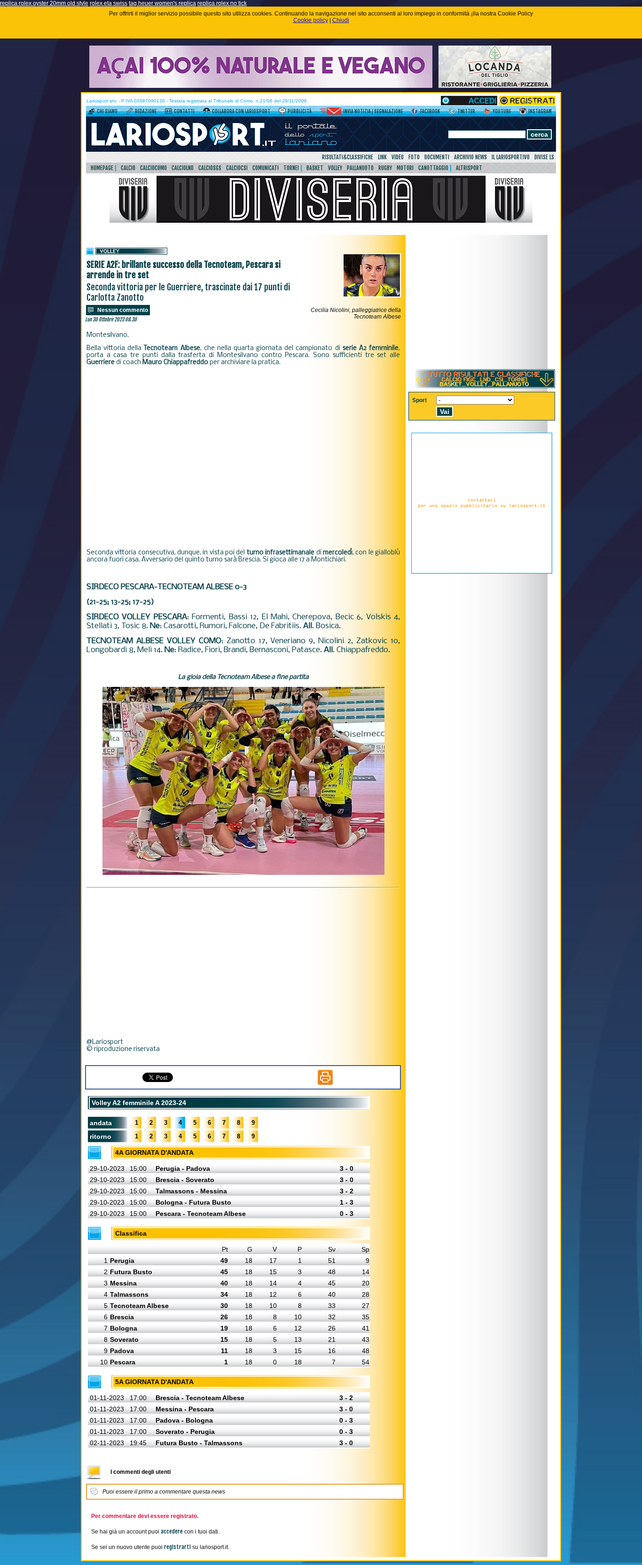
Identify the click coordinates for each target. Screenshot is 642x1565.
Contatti (184, 111)
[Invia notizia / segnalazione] (330, 113)
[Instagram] (522, 113)
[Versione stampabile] (325, 1083)
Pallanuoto (360, 167)
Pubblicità (300, 111)
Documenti (436, 157)
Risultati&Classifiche (347, 157)
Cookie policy (310, 20)
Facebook (430, 111)
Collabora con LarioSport (241, 111)
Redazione (146, 111)
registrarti (177, 1546)
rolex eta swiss (108, 3)
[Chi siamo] (91, 113)
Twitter (466, 111)
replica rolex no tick (222, 3)
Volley (335, 167)
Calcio (128, 167)
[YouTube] (487, 113)
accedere (172, 1531)
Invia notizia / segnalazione (373, 111)
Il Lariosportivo (511, 157)
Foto (414, 157)
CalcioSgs (209, 167)
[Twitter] (451, 113)
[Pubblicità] (282, 113)
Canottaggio (433, 167)
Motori (405, 167)
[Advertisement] (243, 451)
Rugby (385, 167)
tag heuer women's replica (162, 3)
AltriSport (469, 167)
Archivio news (470, 157)
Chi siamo (107, 111)
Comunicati (265, 167)
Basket (314, 167)
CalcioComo (153, 167)
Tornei (291, 167)
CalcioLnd (183, 167)
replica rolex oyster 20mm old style (44, 3)
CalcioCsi (237, 167)
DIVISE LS (544, 157)
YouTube (502, 111)
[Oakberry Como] (260, 86)
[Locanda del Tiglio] (494, 86)
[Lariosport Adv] (481, 571)
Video (397, 157)
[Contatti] (168, 113)
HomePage (102, 167)
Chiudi (340, 20)
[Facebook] (414, 113)
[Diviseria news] (321, 221)
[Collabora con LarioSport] (206, 113)
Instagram (540, 111)
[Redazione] (129, 113)
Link (382, 157)
